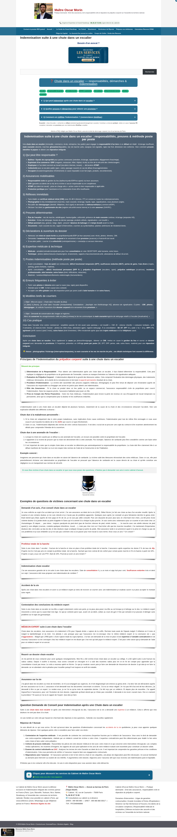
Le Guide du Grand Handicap (66, 29)
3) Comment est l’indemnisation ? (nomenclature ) (72, 117)
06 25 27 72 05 (96, 23)
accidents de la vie (114, 727)
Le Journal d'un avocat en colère (81, 33)
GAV (60, 422)
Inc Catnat (82, 29)
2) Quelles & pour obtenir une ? (70, 109)
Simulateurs (92, 29)
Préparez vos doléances (124, 29)
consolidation (91, 570)
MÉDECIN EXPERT (30, 627)
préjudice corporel (70, 359)
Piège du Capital (62, 33)
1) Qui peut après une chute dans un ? (69, 101)
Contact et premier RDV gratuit (34, 29)
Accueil (49, 29)
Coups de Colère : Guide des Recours (108, 33)
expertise (121, 710)
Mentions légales (63, 824)
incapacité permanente (87, 380)
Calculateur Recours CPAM (144, 29)
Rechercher (149, 72)
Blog (71, 824)
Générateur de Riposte (106, 29)
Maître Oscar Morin (68, 10)
